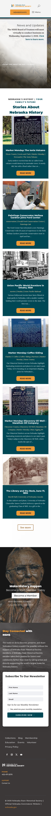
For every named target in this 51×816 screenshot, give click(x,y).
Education (10, 742)
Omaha (19, 291)
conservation (11, 221)
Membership (31, 738)
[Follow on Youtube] (21, 755)
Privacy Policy (11, 747)
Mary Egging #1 (37, 430)
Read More (25, 173)
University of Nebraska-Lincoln (30, 497)
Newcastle (18, 157)
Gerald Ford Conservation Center (31, 221)
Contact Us (6, 783)
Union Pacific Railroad (32, 291)
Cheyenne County (12, 427)
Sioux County (29, 359)
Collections (10, 738)
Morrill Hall (12, 497)
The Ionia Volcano (30, 157)
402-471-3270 (7, 774)
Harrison (35, 357)
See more (25, 527)
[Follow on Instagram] (12, 755)
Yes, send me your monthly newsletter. (26, 709)
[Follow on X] (16, 755)
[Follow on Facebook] (7, 755)
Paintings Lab (25, 224)
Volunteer (31, 742)
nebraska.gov (11, 807)
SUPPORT (5, 780)
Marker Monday (38, 154)
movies (13, 291)
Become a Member (25, 595)
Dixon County (11, 154)
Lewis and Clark (24, 154)
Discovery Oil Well (27, 427)
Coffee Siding (25, 357)
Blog (20, 738)
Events (21, 742)
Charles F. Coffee (12, 357)
